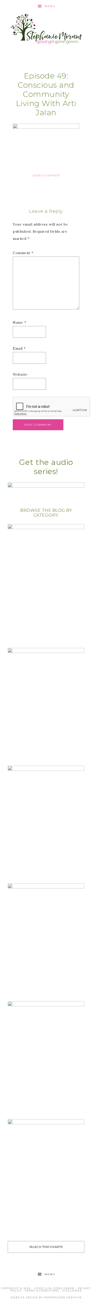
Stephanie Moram (46, 29)
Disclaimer (72, 1290)
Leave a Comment (46, 175)
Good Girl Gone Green (55, 1288)
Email (19, 348)
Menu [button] (50, 6)
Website (20, 374)
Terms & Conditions (42, 1290)
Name (19, 322)
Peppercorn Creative (63, 1297)
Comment (23, 253)
